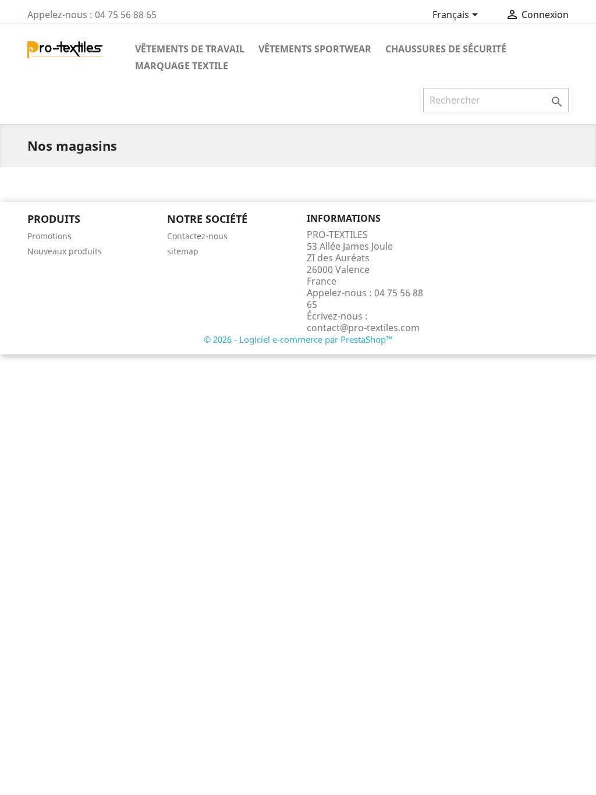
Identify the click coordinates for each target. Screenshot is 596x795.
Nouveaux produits (64, 251)
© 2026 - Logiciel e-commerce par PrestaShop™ (298, 339)
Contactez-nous (197, 236)
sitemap (182, 251)
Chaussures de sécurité (445, 48)
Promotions (49, 236)
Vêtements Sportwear (314, 48)
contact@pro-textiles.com (363, 327)
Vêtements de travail (189, 48)
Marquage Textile (181, 65)
